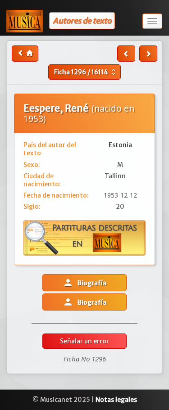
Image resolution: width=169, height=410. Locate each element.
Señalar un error (84, 341)
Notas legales (116, 400)
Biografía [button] (84, 282)
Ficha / (86, 72)
